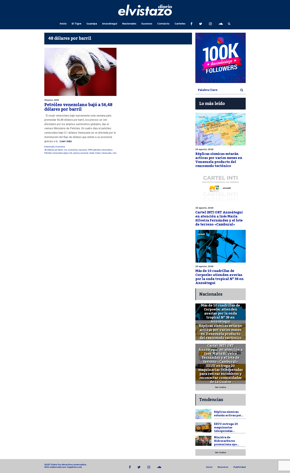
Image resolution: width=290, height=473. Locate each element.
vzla (114, 153)
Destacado (49, 147)
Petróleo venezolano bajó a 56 (58, 153)
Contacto (163, 23)
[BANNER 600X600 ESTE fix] (220, 58)
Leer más (65, 141)
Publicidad (239, 467)
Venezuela (106, 153)
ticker (97, 153)
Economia (60, 147)
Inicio (63, 23)
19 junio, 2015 (51, 100)
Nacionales (129, 23)
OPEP (90, 150)
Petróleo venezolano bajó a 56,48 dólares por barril (78, 107)
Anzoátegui (109, 23)
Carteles (180, 23)
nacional (83, 150)
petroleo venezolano (102, 150)
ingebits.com (74, 467)
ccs (65, 150)
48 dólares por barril (53, 150)
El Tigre (76, 23)
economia (73, 150)
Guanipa (91, 23)
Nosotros (223, 467)
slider (91, 153)
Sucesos (146, 23)
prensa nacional (80, 153)
